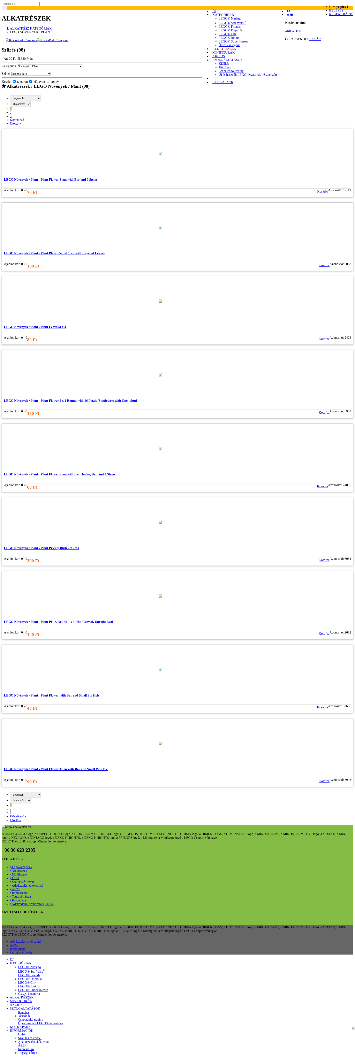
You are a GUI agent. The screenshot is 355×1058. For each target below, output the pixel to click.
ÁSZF (15, 889)
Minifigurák (19, 874)
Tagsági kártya (21, 896)
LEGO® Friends (230, 26)
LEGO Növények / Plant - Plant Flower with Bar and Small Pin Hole (51, 695)
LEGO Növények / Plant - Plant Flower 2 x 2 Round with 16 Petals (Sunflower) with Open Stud (70, 400)
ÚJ (12, 959)
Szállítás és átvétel (23, 882)
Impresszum (19, 893)
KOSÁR (315, 39)
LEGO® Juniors (229, 37)
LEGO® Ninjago (230, 18)
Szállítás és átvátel (21, 952)
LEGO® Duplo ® (230, 30)
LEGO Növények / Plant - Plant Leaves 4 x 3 (35, 327)
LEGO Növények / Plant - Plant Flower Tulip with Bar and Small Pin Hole (56, 769)
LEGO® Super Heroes (234, 41)
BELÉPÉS (336, 10)
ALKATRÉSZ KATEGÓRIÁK (31, 28)
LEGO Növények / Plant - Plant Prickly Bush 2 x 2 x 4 (41, 548)
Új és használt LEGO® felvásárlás (40, 1023)
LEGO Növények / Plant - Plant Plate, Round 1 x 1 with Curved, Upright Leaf (58, 621)
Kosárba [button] (322, 191)
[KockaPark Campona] (37, 40)
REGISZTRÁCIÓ (341, 14)
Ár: (18, 58)
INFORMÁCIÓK (21, 1030)
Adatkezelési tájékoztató (27, 885)
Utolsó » (15, 123)
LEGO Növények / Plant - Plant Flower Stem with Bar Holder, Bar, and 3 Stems (59, 474)
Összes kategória (29, 993)
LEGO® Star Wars (232, 23)
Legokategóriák (21, 867)
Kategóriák (9, 66)
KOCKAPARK (222, 82)
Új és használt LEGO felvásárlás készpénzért (248, 74)
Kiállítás (224, 63)
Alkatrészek (19, 870)
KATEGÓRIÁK (223, 14)
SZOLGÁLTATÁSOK (227, 60)
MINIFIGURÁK (21, 1001)
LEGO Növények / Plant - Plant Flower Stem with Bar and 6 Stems (50, 179)
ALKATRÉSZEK (22, 997)
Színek (6, 73)
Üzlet (15, 878)
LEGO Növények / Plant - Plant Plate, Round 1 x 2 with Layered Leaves (54, 253)
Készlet (6, 81)
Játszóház (225, 67)
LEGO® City (227, 34)
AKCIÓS (16, 1004)
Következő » (18, 120)
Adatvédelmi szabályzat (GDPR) (32, 904)
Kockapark (18, 900)
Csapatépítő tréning (231, 71)
